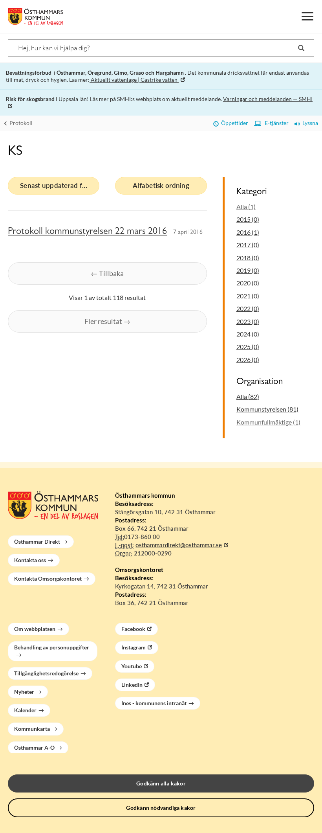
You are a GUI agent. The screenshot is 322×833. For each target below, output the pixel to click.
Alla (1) (246, 206)
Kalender (25, 710)
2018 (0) (247, 257)
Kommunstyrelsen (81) (267, 409)
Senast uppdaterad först (57, 185)
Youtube (131, 666)
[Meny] (307, 16)
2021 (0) (247, 296)
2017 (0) (247, 244)
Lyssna (309, 123)
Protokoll (20, 123)
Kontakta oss (30, 560)
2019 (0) (247, 270)
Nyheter (24, 691)
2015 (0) (247, 219)
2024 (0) (247, 334)
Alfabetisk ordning (161, 185)
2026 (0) (247, 359)
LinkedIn (132, 684)
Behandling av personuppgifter (51, 647)
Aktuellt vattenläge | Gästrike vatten (134, 79)
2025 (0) (247, 346)
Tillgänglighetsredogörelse (46, 673)
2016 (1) (247, 232)
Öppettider (233, 123)
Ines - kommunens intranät (154, 703)
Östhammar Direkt (37, 541)
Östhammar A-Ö (34, 747)
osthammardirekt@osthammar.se (178, 544)
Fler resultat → (107, 321)
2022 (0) (247, 308)
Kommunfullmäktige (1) (268, 422)
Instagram (133, 647)
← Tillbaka (107, 273)
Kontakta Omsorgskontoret (48, 578)
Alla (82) (247, 396)
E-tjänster (275, 123)
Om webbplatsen (34, 628)
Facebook (133, 628)
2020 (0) (247, 283)
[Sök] (301, 48)
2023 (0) (247, 321)
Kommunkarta (32, 728)
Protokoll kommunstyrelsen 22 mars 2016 (87, 232)
